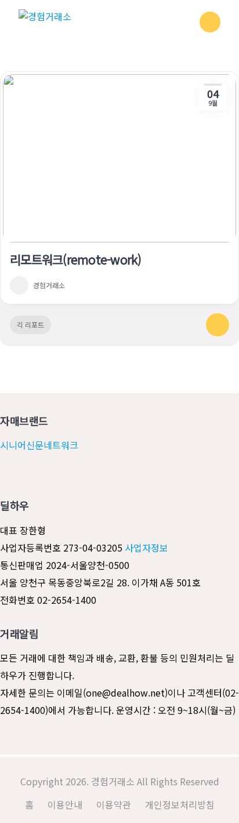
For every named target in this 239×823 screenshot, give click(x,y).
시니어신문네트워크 (39, 445)
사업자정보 (145, 547)
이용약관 (113, 804)
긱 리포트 (30, 324)
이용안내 (65, 804)
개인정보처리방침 (180, 804)
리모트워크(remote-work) (76, 259)
